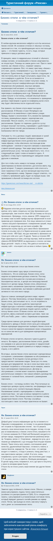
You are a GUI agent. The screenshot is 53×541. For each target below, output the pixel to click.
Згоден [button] (15, 536)
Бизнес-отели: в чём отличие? (20, 17)
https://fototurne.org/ (8, 188)
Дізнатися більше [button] (39, 529)
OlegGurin (10, 475)
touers (9, 252)
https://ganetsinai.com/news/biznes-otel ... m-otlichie (22, 183)
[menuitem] (5, 8)
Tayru (3, 407)
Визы (3, 194)
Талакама (4, 24)
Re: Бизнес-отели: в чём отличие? (21, 202)
